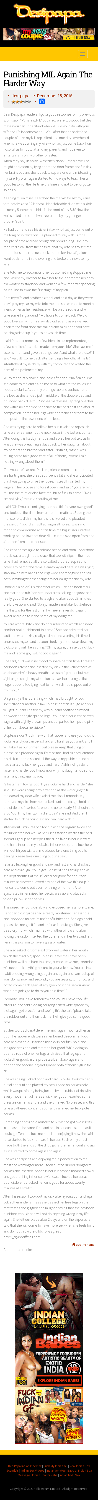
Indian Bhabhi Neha (44, 1475)
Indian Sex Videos (32, 1470)
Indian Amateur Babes (61, 1470)
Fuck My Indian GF (55, 1466)
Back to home (85, 1245)
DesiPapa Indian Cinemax (24, 1466)
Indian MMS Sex (69, 1475)
